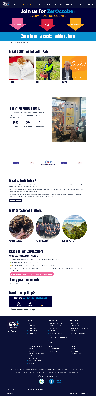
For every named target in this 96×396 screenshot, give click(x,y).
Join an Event (54, 330)
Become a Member (55, 325)
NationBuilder (85, 393)
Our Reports (75, 325)
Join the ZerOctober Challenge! (22, 309)
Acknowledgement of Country (35, 389)
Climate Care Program (64, 5)
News (80, 5)
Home (10, 42)
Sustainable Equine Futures (58, 337)
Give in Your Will (76, 354)
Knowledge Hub (76, 330)
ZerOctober (53, 342)
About (16, 5)
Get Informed (44, 5)
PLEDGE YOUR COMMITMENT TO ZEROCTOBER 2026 (31, 274)
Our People (32, 325)
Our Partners (33, 330)
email (13, 393)
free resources (56, 259)
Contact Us (32, 333)
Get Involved (28, 5)
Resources (32, 363)
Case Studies (33, 358)
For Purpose (74, 393)
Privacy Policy (10, 389)
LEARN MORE (15, 200)
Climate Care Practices (36, 360)
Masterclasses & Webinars (79, 328)
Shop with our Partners (57, 340)
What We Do (74, 323)
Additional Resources (78, 333)
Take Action (53, 328)
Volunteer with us (56, 323)
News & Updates (55, 349)
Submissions (53, 351)
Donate (73, 349)
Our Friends (32, 328)
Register (31, 351)
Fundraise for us (76, 351)
